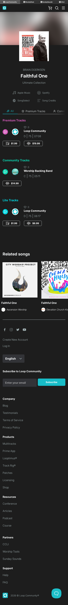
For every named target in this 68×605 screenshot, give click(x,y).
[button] (6, 132)
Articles (7, 511)
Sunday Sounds (12, 558)
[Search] (57, 8)
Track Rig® (9, 465)
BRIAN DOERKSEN (34, 69)
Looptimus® (10, 458)
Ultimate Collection (34, 82)
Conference (10, 503)
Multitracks (9, 443)
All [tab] (12, 111)
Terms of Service (13, 420)
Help (5, 575)
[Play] (5, 132)
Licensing (8, 480)
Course (7, 525)
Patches (7, 472)
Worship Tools (11, 551)
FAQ (5, 582)
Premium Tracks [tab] (35, 111)
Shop (6, 487)
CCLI (6, 544)
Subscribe (51, 382)
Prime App (9, 451)
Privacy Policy (11, 427)
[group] (11, 143)
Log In (6, 346)
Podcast (7, 518)
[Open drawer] (63, 8)
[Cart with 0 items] (50, 8)
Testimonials (10, 412)
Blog (5, 405)
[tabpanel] (34, 175)
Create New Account (15, 339)
